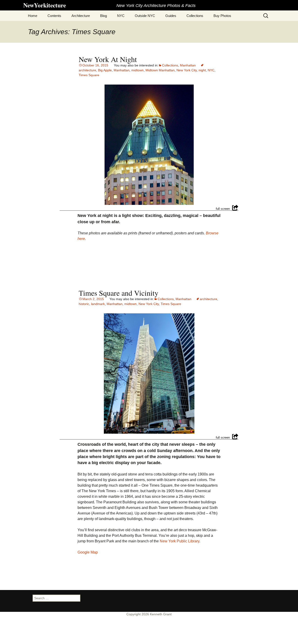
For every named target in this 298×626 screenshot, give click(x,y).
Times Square (89, 75)
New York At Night (108, 59)
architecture (208, 299)
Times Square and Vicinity (118, 293)
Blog (103, 16)
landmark (98, 304)
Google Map (88, 552)
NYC (121, 16)
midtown (137, 70)
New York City (186, 70)
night (202, 70)
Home (32, 16)
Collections (194, 16)
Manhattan (188, 65)
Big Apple (105, 70)
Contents (54, 16)
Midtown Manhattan (160, 70)
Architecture (80, 16)
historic (84, 304)
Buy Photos (222, 16)
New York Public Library (179, 541)
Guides (170, 16)
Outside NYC (145, 16)
